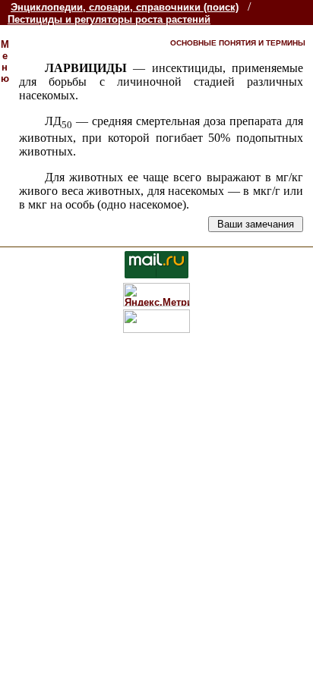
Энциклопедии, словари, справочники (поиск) (125, 7)
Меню (5, 61)
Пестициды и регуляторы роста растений (109, 19)
